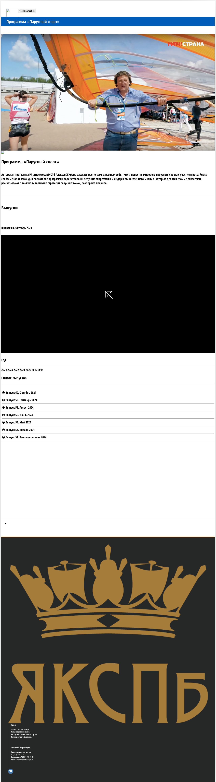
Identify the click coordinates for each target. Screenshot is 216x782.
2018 (40, 370)
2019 (34, 370)
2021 (22, 370)
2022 (16, 370)
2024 (4, 370)
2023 (10, 370)
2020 (28, 370)
